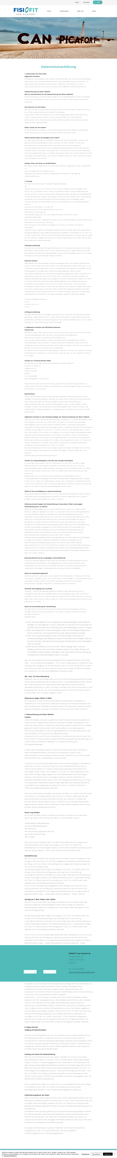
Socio (77, 2)
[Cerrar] (115, 1154)
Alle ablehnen (96, 1154)
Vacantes (86, 2)
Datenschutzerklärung (10, 1156)
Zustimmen (108, 1154)
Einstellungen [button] (85, 1154)
